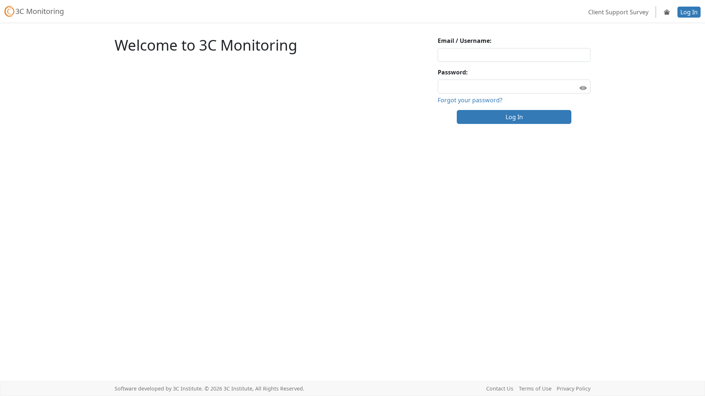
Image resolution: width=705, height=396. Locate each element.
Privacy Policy (573, 388)
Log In (689, 12)
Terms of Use (535, 388)
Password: (453, 72)
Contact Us (499, 388)
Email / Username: (465, 41)
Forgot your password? (470, 100)
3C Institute (187, 388)
